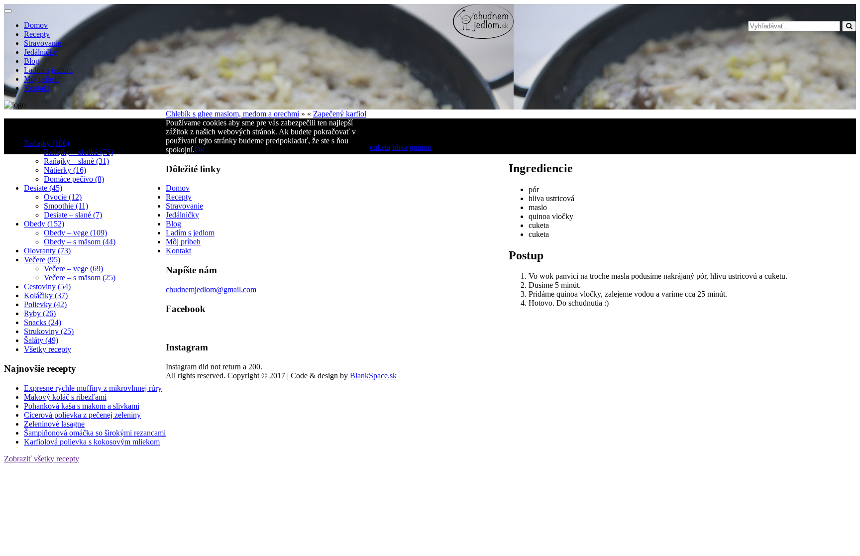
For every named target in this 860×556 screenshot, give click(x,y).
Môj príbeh (41, 79)
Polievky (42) (45, 304)
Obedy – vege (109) (75, 232)
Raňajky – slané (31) (76, 161)
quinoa (420, 147)
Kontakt (36, 88)
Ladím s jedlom (48, 70)
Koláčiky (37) (46, 295)
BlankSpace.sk (373, 375)
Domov (36, 25)
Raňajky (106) (46, 143)
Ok (200, 149)
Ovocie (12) (63, 197)
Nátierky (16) (65, 170)
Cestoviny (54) (47, 286)
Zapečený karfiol (339, 114)
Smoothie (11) (66, 206)
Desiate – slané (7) (73, 215)
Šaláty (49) (41, 340)
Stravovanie (42, 43)
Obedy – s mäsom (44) (79, 241)
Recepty (37, 34)
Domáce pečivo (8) (74, 179)
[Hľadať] (849, 26)
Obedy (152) (44, 224)
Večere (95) (42, 259)
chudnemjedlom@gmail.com (211, 289)
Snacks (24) (42, 322)
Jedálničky (40, 52)
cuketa (380, 147)
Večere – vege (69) (73, 268)
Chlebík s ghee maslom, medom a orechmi (232, 114)
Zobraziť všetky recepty (41, 458)
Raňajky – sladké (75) (78, 152)
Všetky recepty (47, 349)
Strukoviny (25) (49, 331)
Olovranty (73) (47, 250)
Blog (31, 61)
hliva (400, 147)
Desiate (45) (43, 188)
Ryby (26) (40, 313)
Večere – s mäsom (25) (79, 277)
